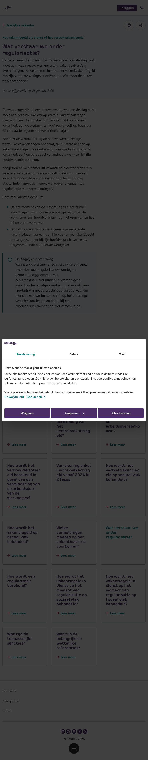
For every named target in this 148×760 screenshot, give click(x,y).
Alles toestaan (120, 413)
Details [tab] (74, 354)
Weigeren (27, 413)
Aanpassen (71, 413)
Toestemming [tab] (26, 354)
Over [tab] (122, 354)
